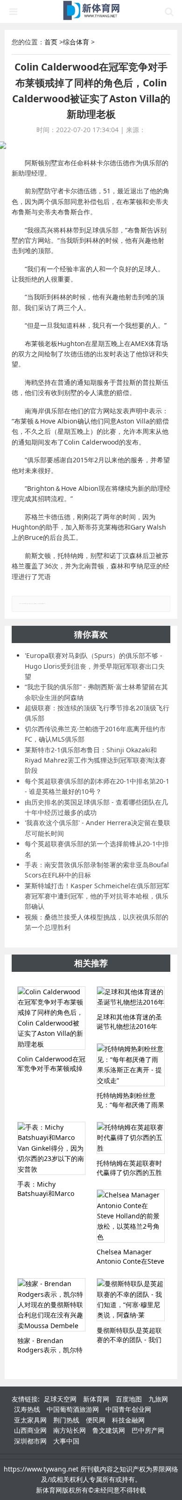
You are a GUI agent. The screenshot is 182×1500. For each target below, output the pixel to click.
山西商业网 (30, 1430)
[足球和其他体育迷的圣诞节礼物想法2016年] (131, 997)
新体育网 (96, 1398)
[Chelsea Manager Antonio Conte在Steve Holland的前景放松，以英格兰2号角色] (131, 1216)
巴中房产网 (148, 1430)
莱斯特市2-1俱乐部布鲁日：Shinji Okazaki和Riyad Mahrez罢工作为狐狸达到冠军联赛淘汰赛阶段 (95, 760)
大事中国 (66, 1440)
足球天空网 (60, 1398)
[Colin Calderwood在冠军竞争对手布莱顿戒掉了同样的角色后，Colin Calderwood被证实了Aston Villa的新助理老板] (51, 1018)
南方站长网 (69, 1430)
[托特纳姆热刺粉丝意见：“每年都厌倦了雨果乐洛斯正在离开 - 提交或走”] (131, 1064)
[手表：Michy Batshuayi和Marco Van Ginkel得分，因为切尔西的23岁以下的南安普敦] (51, 1148)
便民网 (95, 1419)
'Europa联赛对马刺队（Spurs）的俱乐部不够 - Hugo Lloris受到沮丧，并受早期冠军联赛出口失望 (95, 666)
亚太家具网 (30, 1419)
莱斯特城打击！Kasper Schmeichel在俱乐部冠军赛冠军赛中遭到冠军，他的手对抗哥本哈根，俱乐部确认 (97, 896)
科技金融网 (128, 1419)
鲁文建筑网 (108, 1430)
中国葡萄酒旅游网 (73, 1409)
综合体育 (76, 41)
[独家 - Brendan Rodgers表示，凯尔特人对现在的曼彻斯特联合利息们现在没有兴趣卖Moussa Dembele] (51, 1304)
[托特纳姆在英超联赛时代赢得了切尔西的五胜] (131, 1138)
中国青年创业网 (128, 1409)
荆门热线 (66, 1419)
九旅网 (158, 1398)
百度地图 (129, 1398)
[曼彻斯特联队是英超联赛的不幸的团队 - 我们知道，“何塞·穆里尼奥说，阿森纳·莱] (131, 1299)
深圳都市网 (30, 1440)
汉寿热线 (27, 1409)
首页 (50, 41)
